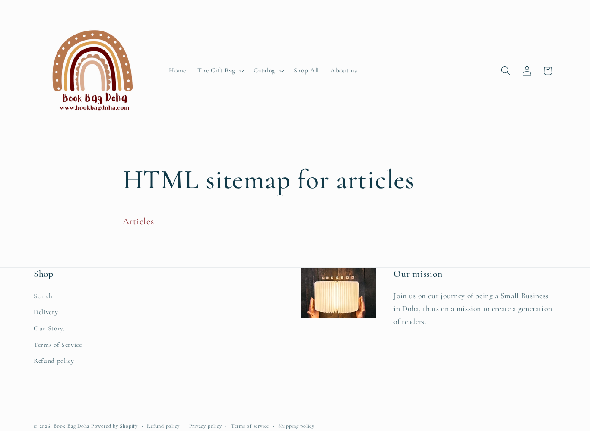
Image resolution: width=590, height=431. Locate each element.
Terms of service (250, 426)
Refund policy (54, 361)
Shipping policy (296, 426)
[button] (220, 71)
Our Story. (49, 328)
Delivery (46, 312)
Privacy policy (205, 426)
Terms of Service (58, 345)
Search (43, 296)
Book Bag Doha (72, 426)
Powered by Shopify (114, 426)
